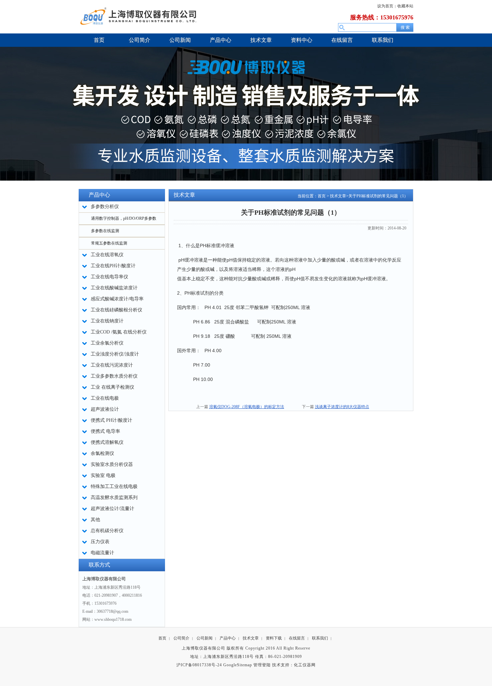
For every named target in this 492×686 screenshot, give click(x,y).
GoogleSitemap (237, 665)
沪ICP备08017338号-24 (199, 665)
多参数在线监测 (105, 230)
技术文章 (338, 196)
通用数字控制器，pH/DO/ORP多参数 (123, 218)
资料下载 (274, 638)
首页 (322, 196)
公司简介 (181, 638)
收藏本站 (405, 6)
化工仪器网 (305, 665)
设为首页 (385, 6)
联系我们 (320, 638)
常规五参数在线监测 (109, 243)
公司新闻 (204, 638)
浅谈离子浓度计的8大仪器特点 (342, 406)
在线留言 (297, 638)
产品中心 (228, 638)
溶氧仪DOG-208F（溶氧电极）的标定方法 (246, 406)
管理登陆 (262, 665)
